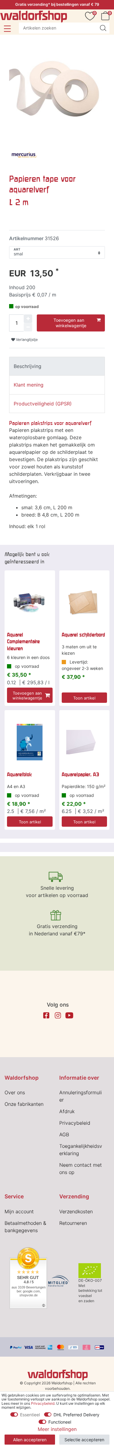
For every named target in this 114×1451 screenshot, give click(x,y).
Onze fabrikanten (24, 1104)
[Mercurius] (24, 155)
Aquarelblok (19, 774)
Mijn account (19, 1211)
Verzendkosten (76, 1211)
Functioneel (59, 1422)
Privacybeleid (74, 1123)
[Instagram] (57, 1015)
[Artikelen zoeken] (103, 28)
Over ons (15, 1092)
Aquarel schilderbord (83, 634)
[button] (7, 29)
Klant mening (28, 385)
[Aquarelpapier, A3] (84, 742)
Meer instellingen (57, 1429)
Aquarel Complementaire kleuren (23, 641)
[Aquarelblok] (30, 742)
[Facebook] (46, 1015)
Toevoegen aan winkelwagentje (70, 322)
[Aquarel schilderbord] (84, 602)
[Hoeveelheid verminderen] (28, 327)
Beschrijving (27, 366)
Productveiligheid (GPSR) (43, 404)
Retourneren (73, 1223)
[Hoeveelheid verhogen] (28, 318)
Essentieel (30, 1414)
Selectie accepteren (84, 1439)
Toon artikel (84, 698)
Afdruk (66, 1111)
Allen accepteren (30, 1439)
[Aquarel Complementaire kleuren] (30, 602)
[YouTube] (69, 1015)
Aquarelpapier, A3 (80, 774)
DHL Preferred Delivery (76, 1414)
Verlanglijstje (26, 339)
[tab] (57, 366)
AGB (64, 1134)
